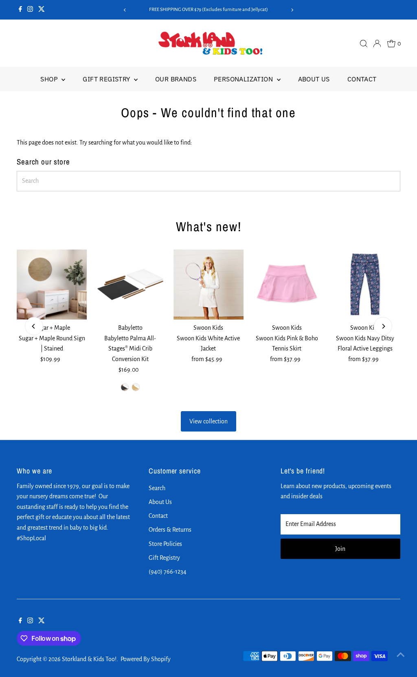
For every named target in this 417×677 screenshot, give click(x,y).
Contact (362, 79)
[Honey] (136, 387)
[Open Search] (363, 43)
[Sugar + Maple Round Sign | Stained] (52, 285)
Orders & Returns (170, 529)
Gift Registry (107, 79)
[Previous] (125, 10)
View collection (208, 421)
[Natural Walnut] (125, 387)
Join (340, 549)
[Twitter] (41, 10)
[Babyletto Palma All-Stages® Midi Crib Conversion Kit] (130, 285)
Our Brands (175, 79)
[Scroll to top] (401, 654)
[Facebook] (20, 10)
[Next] (292, 10)
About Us (314, 79)
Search (157, 488)
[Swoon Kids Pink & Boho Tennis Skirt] (287, 285)
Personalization (244, 79)
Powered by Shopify (146, 659)
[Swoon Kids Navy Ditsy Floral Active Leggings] (365, 285)
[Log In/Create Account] (377, 43)
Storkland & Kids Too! (89, 659)
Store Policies (165, 544)
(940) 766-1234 (168, 571)
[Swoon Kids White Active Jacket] (208, 285)
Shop (49, 79)
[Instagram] (30, 10)
